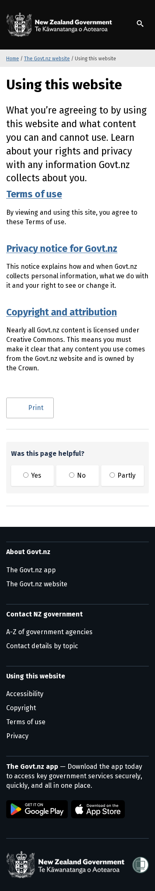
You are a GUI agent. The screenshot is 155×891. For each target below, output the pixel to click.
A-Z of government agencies (49, 632)
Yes (35, 475)
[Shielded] (140, 865)
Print (35, 408)
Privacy (17, 736)
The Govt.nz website (47, 59)
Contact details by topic (42, 646)
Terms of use (34, 194)
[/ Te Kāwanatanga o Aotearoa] (60, 24)
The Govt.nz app (31, 570)
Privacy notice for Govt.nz (61, 248)
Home (12, 59)
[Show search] (140, 24)
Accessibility (24, 694)
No (80, 475)
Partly (126, 475)
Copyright (21, 708)
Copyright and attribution (61, 312)
